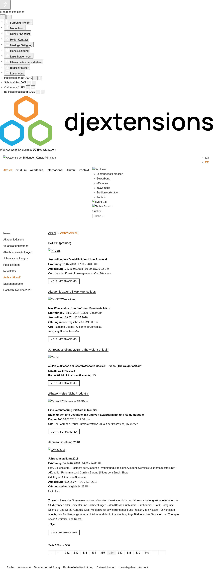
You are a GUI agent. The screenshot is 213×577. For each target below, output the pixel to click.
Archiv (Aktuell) (12, 277)
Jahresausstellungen (15, 258)
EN (207, 157)
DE (207, 162)
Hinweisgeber (126, 567)
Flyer (52, 524)
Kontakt (84, 170)
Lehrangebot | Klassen (110, 174)
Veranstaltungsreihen (15, 245)
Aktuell (7, 170)
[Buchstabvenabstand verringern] (38, 92)
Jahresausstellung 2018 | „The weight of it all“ (78, 349)
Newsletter (9, 271)
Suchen (97, 211)
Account (143, 567)
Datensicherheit (106, 567)
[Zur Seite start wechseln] (52, 552)
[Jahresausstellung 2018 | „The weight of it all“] (53, 357)
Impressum (24, 567)
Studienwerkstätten (108, 192)
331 (67, 552)
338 (129, 552)
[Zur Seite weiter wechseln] (154, 552)
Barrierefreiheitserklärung (78, 567)
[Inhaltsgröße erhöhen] (39, 78)
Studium (21, 170)
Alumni (71, 170)
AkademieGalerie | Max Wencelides (72, 291)
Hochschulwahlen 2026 (17, 290)
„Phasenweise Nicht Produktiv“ (68, 393)
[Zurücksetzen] (3, 16)
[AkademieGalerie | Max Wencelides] (61, 299)
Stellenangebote (13, 283)
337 (120, 552)
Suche (10, 567)
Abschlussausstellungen (17, 252)
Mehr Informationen (63, 281)
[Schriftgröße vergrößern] (34, 83)
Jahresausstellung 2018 (64, 442)
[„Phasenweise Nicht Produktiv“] (68, 401)
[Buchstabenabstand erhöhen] (43, 92)
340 (146, 552)
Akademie (36, 170)
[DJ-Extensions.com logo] (106, 145)
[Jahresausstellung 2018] (56, 449)
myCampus (103, 187)
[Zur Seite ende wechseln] (162, 552)
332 (76, 552)
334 (94, 552)
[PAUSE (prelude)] (54, 250)
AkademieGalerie (13, 239)
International (55, 170)
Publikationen (11, 264)
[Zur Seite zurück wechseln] (59, 552)
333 (85, 552)
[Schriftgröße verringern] (29, 83)
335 (102, 552)
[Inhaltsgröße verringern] (34, 78)
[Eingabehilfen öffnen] (5, 5)
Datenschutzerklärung (47, 567)
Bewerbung (103, 178)
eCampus (102, 183)
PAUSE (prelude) (59, 243)
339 (138, 552)
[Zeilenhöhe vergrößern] (33, 87)
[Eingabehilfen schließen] (8, 17)
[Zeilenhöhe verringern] (28, 87)
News (6, 233)
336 (111, 552)
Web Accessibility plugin (14, 149)
